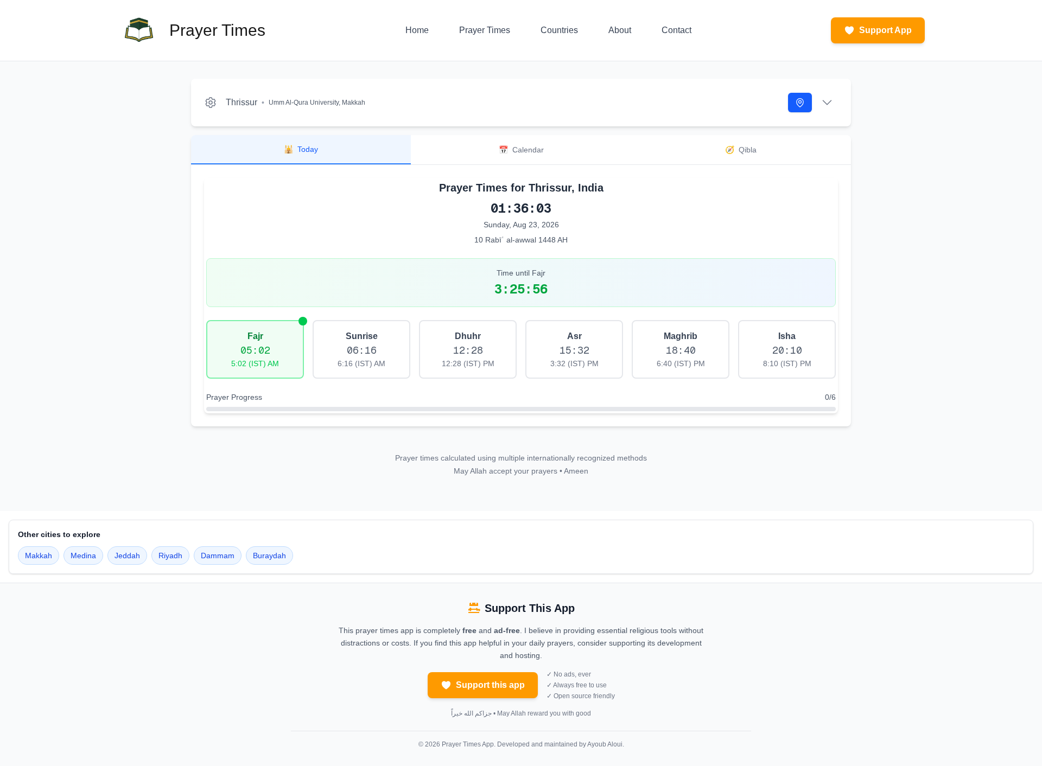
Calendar (521, 149)
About (619, 30)
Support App (885, 30)
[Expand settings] (827, 102)
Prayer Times (484, 30)
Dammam (217, 555)
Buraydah (269, 555)
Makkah (38, 555)
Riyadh (170, 555)
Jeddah (127, 555)
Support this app (490, 685)
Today (301, 149)
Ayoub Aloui (604, 744)
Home (417, 30)
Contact (676, 30)
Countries (559, 30)
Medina (83, 555)
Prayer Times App (468, 744)
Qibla (741, 149)
